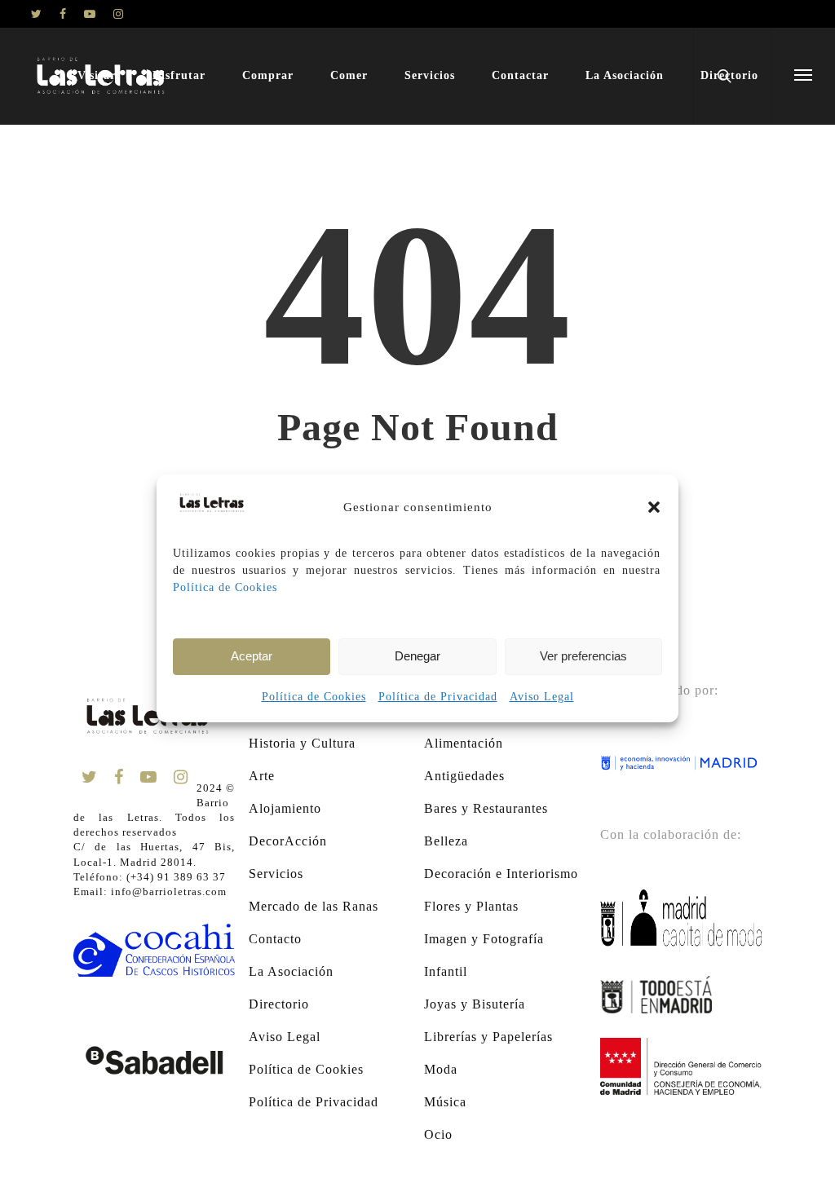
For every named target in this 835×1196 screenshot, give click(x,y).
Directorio (279, 1004)
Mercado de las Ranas (313, 906)
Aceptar (251, 656)
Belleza (446, 841)
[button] (654, 507)
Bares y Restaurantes (486, 808)
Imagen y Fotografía (484, 939)
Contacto (275, 939)
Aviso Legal (542, 697)
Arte (262, 776)
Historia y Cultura (302, 743)
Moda (440, 1069)
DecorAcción (288, 841)
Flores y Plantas (471, 906)
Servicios (429, 75)
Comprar (268, 75)
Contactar (520, 75)
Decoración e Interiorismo (501, 873)
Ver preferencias (583, 656)
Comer (349, 75)
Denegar (417, 656)
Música (445, 1102)
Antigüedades (464, 776)
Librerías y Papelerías (488, 1037)
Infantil (445, 971)
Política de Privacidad (437, 697)
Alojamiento (285, 808)
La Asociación (624, 75)
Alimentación (463, 743)
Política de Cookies (225, 587)
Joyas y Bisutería (474, 1004)
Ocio (438, 1134)
